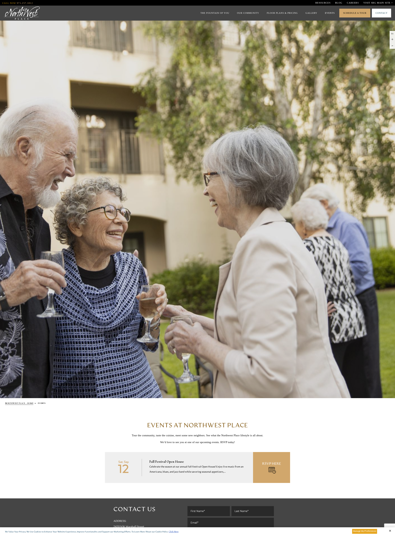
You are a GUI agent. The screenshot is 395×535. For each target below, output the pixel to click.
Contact (381, 13)
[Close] (390, 530)
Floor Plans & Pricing (282, 13)
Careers (353, 3)
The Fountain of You (214, 13)
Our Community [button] (248, 13)
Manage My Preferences (364, 531)
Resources (323, 3)
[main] (197, 448)
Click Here (174, 532)
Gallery (311, 13)
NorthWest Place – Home (19, 403)
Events (330, 13)
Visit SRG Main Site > (378, 3)
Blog (338, 3)
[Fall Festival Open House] (197, 467)
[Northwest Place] (22, 13)
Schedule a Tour (354, 13)
